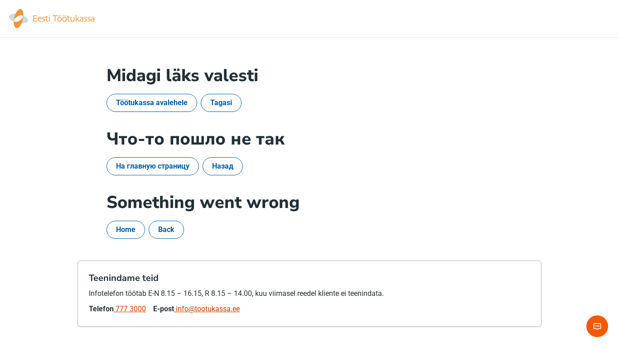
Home (125, 229)
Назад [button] (222, 166)
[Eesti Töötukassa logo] (52, 18)
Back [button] (166, 229)
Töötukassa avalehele (152, 102)
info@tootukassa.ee (207, 308)
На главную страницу (152, 166)
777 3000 (130, 308)
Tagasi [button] (221, 102)
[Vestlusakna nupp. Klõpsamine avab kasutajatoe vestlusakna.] (597, 326)
